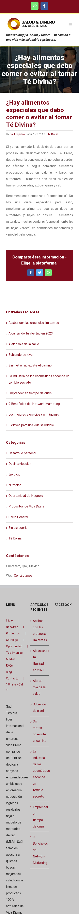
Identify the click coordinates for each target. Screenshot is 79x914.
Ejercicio (14, 474)
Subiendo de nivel (21, 355)
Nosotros (12, 627)
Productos (13, 633)
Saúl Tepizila (17, 134)
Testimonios (14, 652)
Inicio (9, 620)
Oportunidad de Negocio (26, 496)
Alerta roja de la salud (24, 344)
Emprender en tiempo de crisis (30, 393)
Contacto (12, 678)
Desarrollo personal (22, 453)
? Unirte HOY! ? (14, 687)
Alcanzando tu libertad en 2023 (31, 333)
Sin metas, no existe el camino (30, 365)
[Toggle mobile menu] (71, 25)
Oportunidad (14, 646)
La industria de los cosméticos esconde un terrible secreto (40, 773)
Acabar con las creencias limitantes (34, 323)
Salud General (18, 517)
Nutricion (15, 485)
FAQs (9, 665)
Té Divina (53, 134)
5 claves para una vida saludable (31, 425)
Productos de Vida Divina (26, 506)
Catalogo (12, 639)
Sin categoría (18, 528)
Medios (11, 659)
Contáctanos (23, 575)
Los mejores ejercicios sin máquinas (34, 414)
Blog (9, 672)
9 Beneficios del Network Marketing (34, 404)
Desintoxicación (20, 464)
